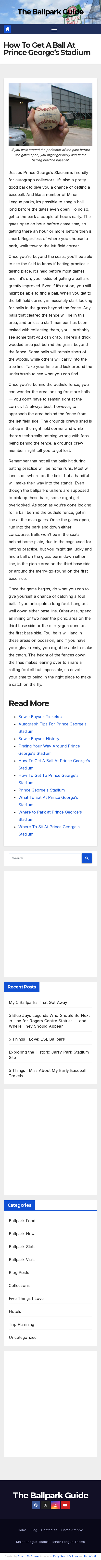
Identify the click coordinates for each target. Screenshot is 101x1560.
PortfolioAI (90, 1556)
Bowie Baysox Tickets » (40, 716)
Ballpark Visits (22, 1259)
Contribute (49, 1530)
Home (22, 1530)
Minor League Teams (68, 1542)
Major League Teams (32, 1542)
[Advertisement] (50, 923)
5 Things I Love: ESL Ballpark (37, 1039)
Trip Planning (21, 1324)
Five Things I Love (26, 1298)
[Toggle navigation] (54, 29)
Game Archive (72, 1530)
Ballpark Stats (22, 1246)
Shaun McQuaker (28, 1556)
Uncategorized (23, 1337)
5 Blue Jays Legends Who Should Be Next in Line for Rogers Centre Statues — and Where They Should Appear (49, 1021)
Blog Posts (19, 1272)
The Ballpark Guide (50, 11)
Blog (34, 1530)
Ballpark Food (22, 1220)
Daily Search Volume (65, 1556)
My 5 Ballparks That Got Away (38, 1002)
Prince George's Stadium (41, 790)
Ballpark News (23, 1233)
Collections (19, 1285)
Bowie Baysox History (38, 738)
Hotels (15, 1311)
